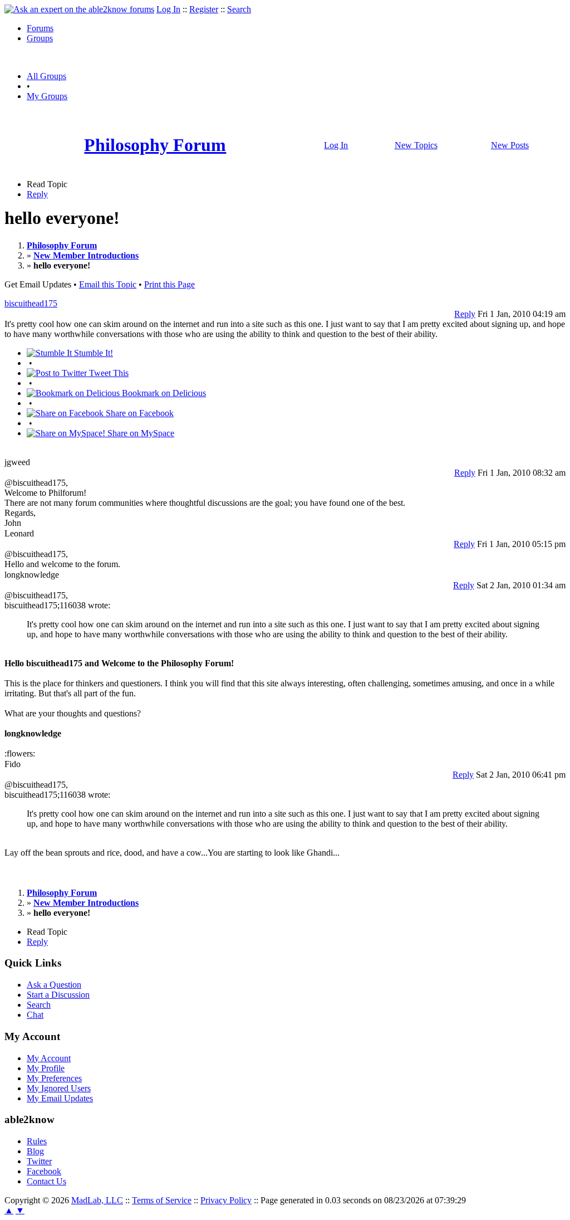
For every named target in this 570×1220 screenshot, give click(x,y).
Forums (40, 28)
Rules (37, 1141)
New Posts (510, 145)
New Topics (416, 145)
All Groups (46, 76)
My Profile (46, 1068)
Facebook (44, 1171)
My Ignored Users (59, 1088)
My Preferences (54, 1078)
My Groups (47, 96)
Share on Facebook (139, 413)
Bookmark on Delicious (163, 393)
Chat (35, 1014)
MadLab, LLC (97, 1200)
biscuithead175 (30, 303)
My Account (49, 1058)
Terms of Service (161, 1200)
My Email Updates (60, 1098)
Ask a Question (54, 984)
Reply (37, 194)
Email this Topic (107, 284)
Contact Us (46, 1181)
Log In (168, 9)
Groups (40, 38)
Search (239, 9)
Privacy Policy (226, 1200)
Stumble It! (92, 353)
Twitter (39, 1161)
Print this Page (169, 284)
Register (203, 9)
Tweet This (108, 373)
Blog (35, 1151)
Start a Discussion (58, 994)
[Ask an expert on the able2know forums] (79, 9)
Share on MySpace (139, 433)
